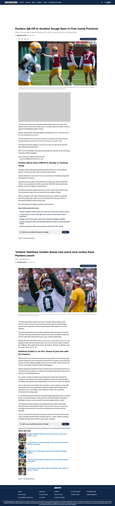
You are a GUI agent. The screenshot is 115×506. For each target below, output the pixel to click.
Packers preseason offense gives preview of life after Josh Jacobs (41, 226)
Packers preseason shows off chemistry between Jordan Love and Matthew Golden (44, 222)
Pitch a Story (22, 494)
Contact (56, 491)
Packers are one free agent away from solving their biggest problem (42, 219)
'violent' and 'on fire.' (31, 347)
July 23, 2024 (39, 159)
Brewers (27, 2)
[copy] (28, 39)
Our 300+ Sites (75, 491)
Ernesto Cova (21, 262)
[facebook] (105, 2)
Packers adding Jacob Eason (37, 145)
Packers (21, 2)
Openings (42, 491)
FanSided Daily (91, 491)
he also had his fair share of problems (41, 176)
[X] (102, 2)
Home (20, 238)
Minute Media (10, 501)
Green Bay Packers (28, 238)
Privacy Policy (43, 494)
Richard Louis (21, 35)
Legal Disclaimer (92, 494)
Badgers (39, 2)
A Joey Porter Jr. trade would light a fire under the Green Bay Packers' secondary (42, 215)
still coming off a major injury (59, 406)
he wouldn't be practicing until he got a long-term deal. (45, 141)
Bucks (33, 2)
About (45, 2)
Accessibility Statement (25, 497)
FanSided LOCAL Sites (55, 2)
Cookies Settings (59, 497)
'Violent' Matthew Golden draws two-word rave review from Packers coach (44, 212)
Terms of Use (58, 494)
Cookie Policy (75, 494)
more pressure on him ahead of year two (54, 340)
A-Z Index (42, 497)
